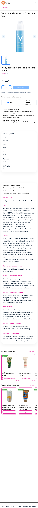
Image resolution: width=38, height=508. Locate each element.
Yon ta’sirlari (22, 191)
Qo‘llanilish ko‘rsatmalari (26, 188)
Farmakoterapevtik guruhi (10, 188)
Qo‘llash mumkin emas (9, 193)
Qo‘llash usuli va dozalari (10, 191)
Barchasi (31, 351)
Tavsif (18, 185)
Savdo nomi (6, 185)
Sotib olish (20, 87)
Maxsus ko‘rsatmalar (23, 193)
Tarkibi (13, 185)
